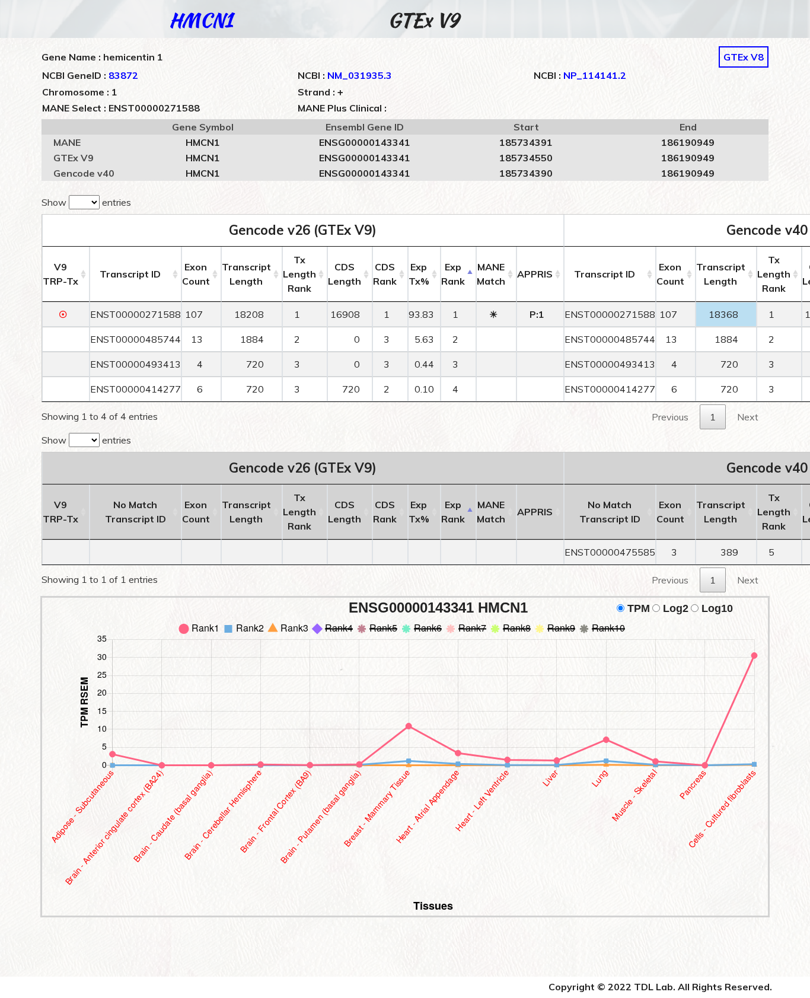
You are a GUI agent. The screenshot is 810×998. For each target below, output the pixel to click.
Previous (670, 417)
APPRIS (535, 274)
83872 (123, 75)
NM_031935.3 (359, 75)
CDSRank (385, 274)
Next (747, 417)
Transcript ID (130, 274)
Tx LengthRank (299, 274)
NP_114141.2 (594, 75)
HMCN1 (200, 20)
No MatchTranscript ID (135, 512)
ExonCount (196, 274)
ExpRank (453, 274)
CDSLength (344, 274)
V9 (60, 274)
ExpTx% (419, 274)
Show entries (86, 202)
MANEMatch (491, 274)
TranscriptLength (246, 274)
